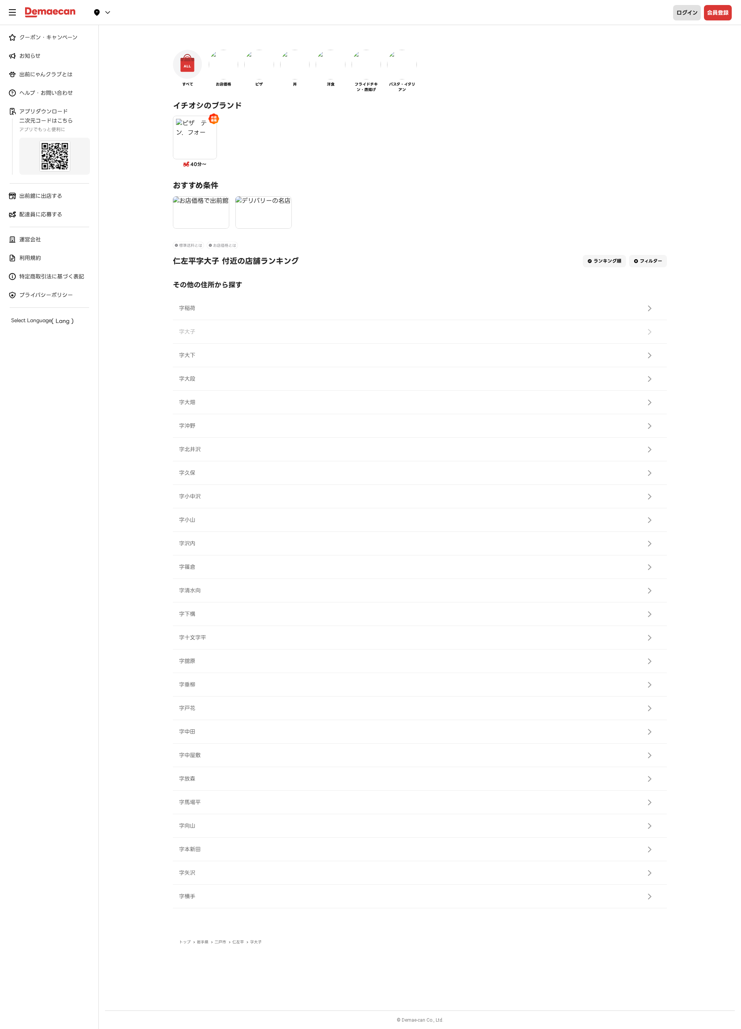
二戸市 (220, 942)
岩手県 (202, 942)
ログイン (687, 12)
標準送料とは (190, 245)
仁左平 (238, 942)
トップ (185, 942)
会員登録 (718, 12)
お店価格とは (224, 245)
